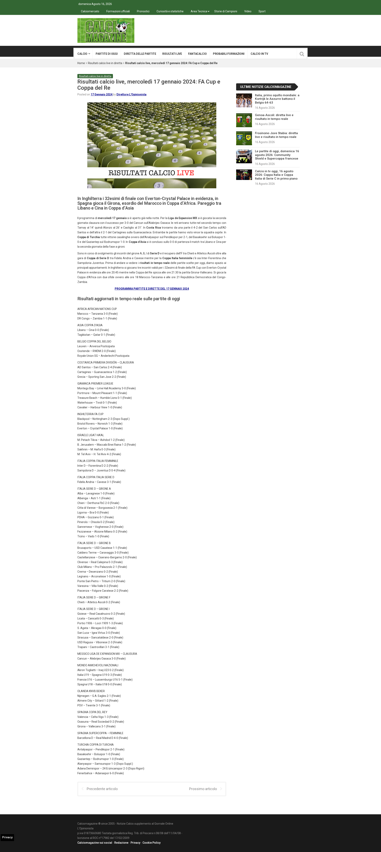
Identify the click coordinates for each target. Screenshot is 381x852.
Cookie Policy (151, 842)
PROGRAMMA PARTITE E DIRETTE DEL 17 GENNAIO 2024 (152, 288)
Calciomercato (90, 11)
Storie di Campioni (225, 11)
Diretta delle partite (140, 53)
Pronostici (143, 11)
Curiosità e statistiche (170, 11)
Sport (262, 11)
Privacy (135, 842)
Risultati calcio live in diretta (105, 63)
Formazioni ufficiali (118, 11)
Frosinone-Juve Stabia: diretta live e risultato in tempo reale (276, 134)
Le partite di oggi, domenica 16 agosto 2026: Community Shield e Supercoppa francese (277, 154)
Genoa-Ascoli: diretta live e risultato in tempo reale (274, 116)
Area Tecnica (199, 11)
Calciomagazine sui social (94, 842)
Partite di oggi (107, 53)
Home (81, 63)
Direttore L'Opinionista (131, 94)
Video (247, 11)
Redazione (121, 842)
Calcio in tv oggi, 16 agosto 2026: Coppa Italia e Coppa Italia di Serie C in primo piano (276, 174)
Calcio (82, 53)
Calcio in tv (259, 53)
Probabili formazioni (228, 53)
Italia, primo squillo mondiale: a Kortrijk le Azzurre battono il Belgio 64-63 (277, 98)
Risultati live (172, 53)
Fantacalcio (197, 53)
